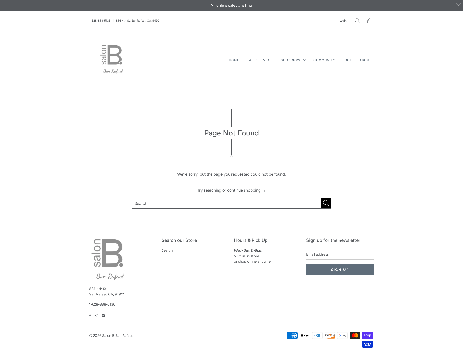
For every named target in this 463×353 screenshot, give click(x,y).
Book (347, 60)
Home (234, 60)
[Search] (357, 21)
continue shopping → (246, 190)
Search (167, 250)
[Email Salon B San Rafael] (103, 315)
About (365, 60)
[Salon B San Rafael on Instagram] (96, 315)
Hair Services (260, 60)
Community (324, 60)
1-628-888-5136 (99, 20)
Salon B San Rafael (117, 336)
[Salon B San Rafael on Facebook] (90, 315)
